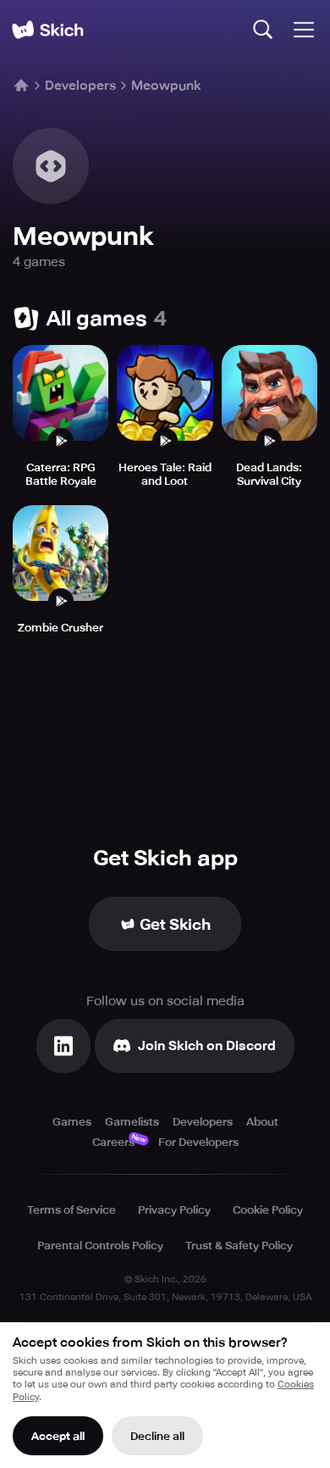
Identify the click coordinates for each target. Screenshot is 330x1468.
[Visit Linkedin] (63, 1046)
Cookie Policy (268, 1210)
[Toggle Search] (263, 29)
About (262, 1121)
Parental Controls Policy (100, 1245)
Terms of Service (71, 1210)
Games (71, 1121)
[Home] (47, 29)
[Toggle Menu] (304, 29)
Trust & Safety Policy (239, 1245)
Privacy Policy (174, 1210)
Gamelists (132, 1121)
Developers (80, 85)
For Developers (198, 1142)
